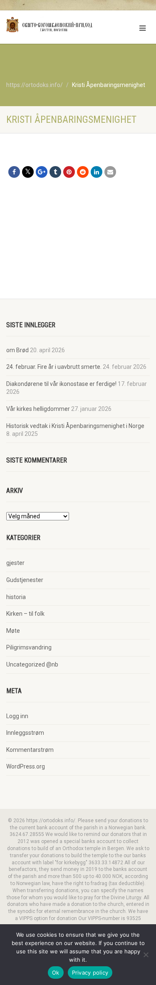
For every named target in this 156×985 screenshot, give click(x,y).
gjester (15, 563)
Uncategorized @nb (32, 664)
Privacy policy (90, 972)
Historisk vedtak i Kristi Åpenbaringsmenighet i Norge (75, 426)
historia (16, 597)
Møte (13, 630)
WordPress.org (25, 766)
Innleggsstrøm (25, 732)
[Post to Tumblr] (55, 172)
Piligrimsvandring (29, 647)
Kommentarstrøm (30, 749)
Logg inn (17, 716)
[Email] (110, 172)
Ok (55, 972)
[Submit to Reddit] (83, 172)
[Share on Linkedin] (96, 172)
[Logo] (52, 24)
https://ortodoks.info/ (34, 85)
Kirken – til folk (25, 613)
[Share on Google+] (41, 172)
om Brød (17, 350)
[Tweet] (28, 172)
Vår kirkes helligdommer (38, 408)
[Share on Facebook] (14, 172)
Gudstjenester (24, 580)
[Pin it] (69, 172)
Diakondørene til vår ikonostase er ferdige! (61, 384)
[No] (145, 954)
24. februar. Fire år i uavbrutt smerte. (54, 366)
